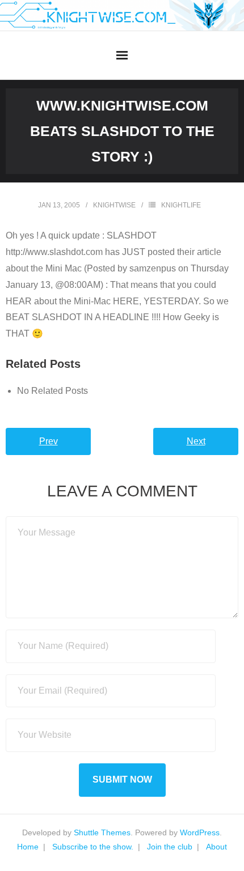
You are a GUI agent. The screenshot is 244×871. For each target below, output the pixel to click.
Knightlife (181, 205)
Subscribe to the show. (92, 846)
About (216, 846)
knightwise (114, 205)
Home (28, 846)
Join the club (169, 846)
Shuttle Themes (102, 832)
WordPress (200, 832)
